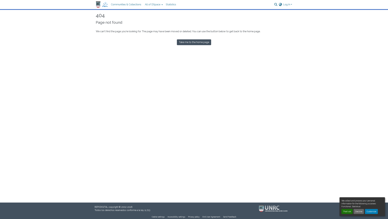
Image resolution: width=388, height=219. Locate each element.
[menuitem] (153, 4)
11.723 (147, 210)
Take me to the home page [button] (194, 42)
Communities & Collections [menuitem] (126, 4)
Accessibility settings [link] (176, 217)
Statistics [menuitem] (171, 4)
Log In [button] (287, 4)
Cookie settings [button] (158, 217)
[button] (102, 4)
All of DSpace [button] (152, 4)
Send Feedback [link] (229, 217)
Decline (358, 211)
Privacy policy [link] (194, 217)
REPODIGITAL (102, 207)
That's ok (347, 211)
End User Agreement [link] (211, 217)
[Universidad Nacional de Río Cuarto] (274, 208)
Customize (371, 211)
